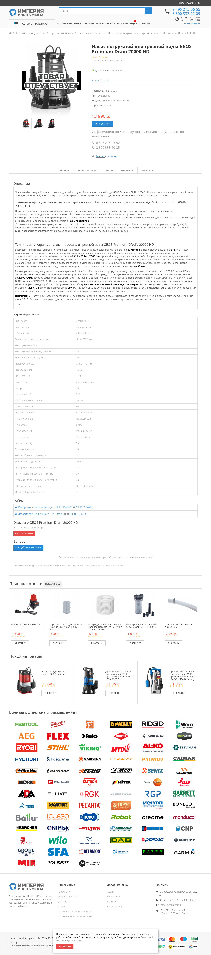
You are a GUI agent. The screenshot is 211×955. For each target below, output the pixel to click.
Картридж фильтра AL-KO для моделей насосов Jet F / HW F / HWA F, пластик (105, 627)
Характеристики (87, 170)
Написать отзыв (113, 60)
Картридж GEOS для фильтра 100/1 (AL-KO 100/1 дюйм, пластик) (65, 627)
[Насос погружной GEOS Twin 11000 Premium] (26, 680)
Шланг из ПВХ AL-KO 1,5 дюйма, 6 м (178, 625)
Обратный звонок (192, 23)
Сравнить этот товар (106, 156)
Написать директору (189, 2)
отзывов (97, 60)
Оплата (62, 906)
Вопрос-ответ (114, 906)
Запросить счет (101, 80)
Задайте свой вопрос (29, 547)
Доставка (63, 901)
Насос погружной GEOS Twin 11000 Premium (54, 673)
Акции (110, 891)
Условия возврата (67, 896)
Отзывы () (127, 170)
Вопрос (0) (147, 170)
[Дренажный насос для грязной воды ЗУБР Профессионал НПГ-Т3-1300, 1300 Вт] (90, 680)
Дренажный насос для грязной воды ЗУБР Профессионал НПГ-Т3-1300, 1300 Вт (118, 675)
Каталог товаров (35, 23)
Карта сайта (113, 896)
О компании (64, 891)
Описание (63, 170)
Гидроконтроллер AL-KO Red (27, 624)
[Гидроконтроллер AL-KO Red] (27, 604)
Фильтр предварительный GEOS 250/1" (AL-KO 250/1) (141, 625)
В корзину (20, 643)
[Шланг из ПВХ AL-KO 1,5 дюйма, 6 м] (182, 604)
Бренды (111, 901)
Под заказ (103, 123)
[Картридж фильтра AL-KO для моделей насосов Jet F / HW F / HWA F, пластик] (105, 604)
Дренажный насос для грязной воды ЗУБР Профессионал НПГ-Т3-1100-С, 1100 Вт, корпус (183, 675)
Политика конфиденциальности (75, 911)
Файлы (109, 170)
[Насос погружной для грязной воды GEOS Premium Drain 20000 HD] (26, 123)
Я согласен (65, 946)
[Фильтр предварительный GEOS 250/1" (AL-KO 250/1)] (144, 604)
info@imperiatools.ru (170, 904)
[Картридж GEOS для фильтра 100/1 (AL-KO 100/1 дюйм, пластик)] (67, 604)
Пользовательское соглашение (75, 916)
